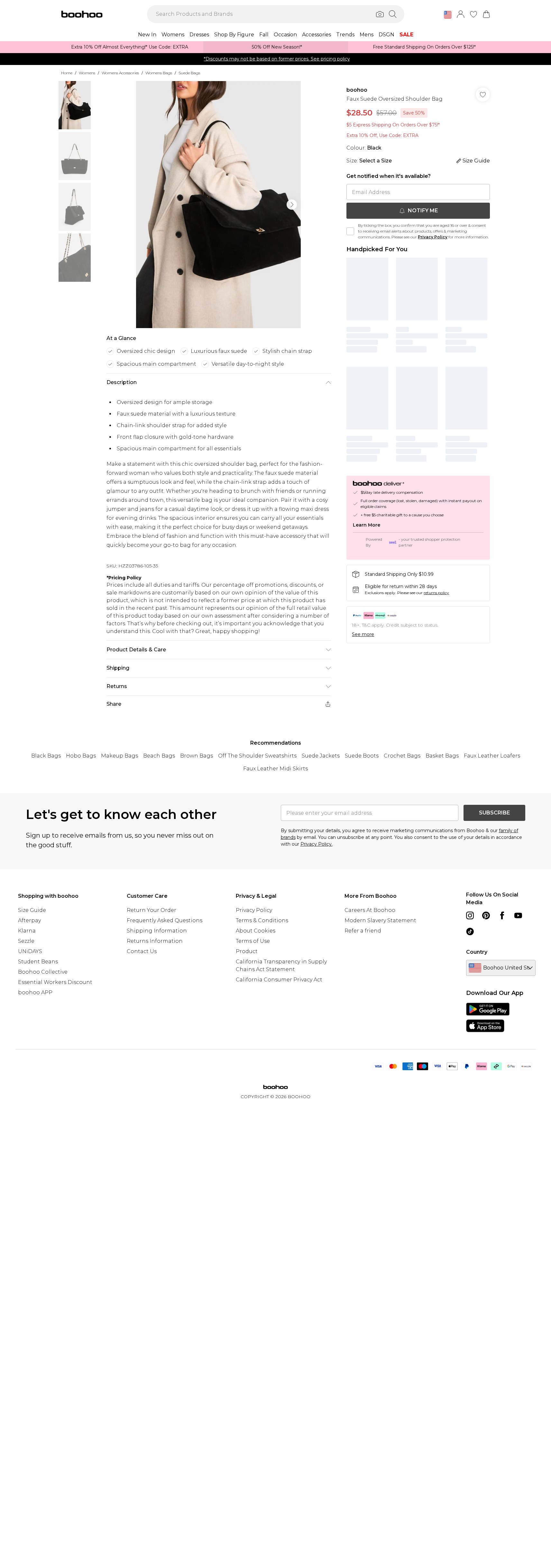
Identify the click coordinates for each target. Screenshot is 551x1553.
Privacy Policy (432, 236)
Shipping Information (157, 931)
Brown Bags (196, 756)
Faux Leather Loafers (492, 756)
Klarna (27, 931)
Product (247, 951)
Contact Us (142, 951)
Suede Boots (362, 756)
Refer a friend (362, 931)
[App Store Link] (488, 1017)
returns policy (436, 592)
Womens (87, 72)
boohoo (356, 90)
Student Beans (38, 962)
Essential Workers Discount (55, 982)
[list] (218, 204)
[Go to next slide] (292, 204)
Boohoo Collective (43, 972)
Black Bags (46, 756)
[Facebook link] (502, 915)
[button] (447, 14)
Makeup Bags (119, 756)
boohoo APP (35, 992)
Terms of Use (253, 941)
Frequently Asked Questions (164, 920)
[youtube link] (518, 915)
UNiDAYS (30, 951)
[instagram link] (470, 915)
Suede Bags (189, 72)
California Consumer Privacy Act (279, 980)
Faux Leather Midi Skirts (275, 769)
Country (476, 952)
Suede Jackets (321, 756)
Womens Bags (158, 72)
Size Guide (32, 910)
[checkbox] (350, 231)
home (66, 72)
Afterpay (29, 920)
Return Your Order (151, 910)
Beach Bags (159, 756)
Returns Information (155, 941)
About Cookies (255, 931)
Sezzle (26, 941)
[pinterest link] (486, 915)
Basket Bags (442, 756)
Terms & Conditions (262, 920)
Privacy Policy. (316, 844)
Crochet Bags (402, 756)
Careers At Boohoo (369, 910)
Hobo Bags (81, 756)
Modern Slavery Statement (380, 920)
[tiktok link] (470, 931)
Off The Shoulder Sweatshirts (257, 756)
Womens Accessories (120, 72)
